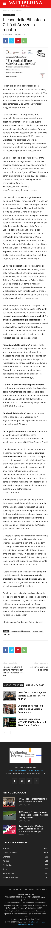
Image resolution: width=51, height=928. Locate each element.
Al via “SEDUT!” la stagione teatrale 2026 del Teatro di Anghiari (32, 695)
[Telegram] (29, 781)
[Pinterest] (18, 40)
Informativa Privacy (38, 922)
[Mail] (22, 781)
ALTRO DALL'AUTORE (35, 685)
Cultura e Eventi (16, 10)
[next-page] (8, 732)
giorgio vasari (38, 631)
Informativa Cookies (25, 924)
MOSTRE (7, 634)
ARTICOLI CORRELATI (13, 685)
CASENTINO (17, 889)
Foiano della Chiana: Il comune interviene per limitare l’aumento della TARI (13, 671)
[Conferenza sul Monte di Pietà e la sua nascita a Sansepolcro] (9, 709)
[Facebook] (5, 40)
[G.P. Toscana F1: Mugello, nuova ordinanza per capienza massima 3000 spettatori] (9, 815)
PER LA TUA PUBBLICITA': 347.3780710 (25, 770)
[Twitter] (11, 40)
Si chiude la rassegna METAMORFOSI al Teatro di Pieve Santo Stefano (32, 722)
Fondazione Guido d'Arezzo (20, 631)
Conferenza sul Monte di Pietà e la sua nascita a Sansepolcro (30, 708)
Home (5, 10)
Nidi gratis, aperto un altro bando (39, 668)
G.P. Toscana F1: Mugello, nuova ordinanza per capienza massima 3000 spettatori (33, 815)
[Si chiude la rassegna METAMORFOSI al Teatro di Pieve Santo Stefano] (9, 722)
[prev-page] (4, 732)
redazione (8, 34)
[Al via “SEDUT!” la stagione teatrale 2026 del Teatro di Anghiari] (9, 695)
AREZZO (7, 889)
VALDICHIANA (41, 889)
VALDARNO (29, 889)
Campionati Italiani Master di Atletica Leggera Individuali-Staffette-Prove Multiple (31, 829)
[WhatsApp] (24, 40)
